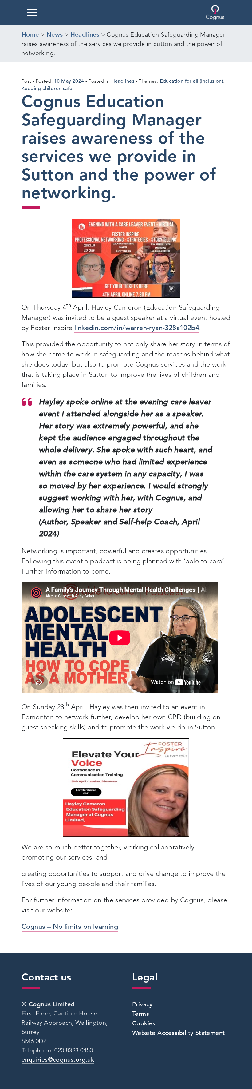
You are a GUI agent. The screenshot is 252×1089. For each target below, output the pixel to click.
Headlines (123, 81)
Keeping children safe (47, 88)
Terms (140, 1014)
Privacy (142, 1004)
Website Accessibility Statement (178, 1033)
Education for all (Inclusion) (191, 81)
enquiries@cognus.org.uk (58, 1059)
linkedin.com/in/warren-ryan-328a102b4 (136, 328)
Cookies (144, 1023)
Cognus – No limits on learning (70, 926)
